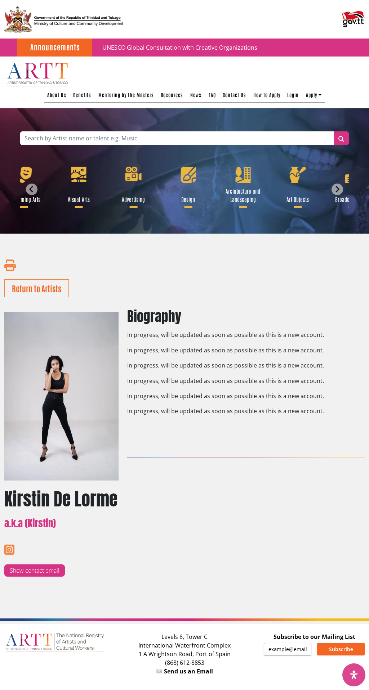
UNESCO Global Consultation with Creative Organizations (179, 47)
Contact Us (234, 94)
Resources (172, 94)
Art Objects (296, 199)
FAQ (212, 94)
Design (186, 199)
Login (293, 94)
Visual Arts (77, 199)
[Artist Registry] (37, 73)
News (195, 94)
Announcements (55, 46)
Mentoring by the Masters (126, 94)
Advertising (131, 199)
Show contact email (34, 570)
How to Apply (266, 94)
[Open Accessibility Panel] (353, 674)
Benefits (82, 94)
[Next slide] (337, 189)
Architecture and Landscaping (241, 195)
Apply (311, 94)
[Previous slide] (31, 189)
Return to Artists (36, 288)
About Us (56, 94)
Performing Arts (21, 199)
